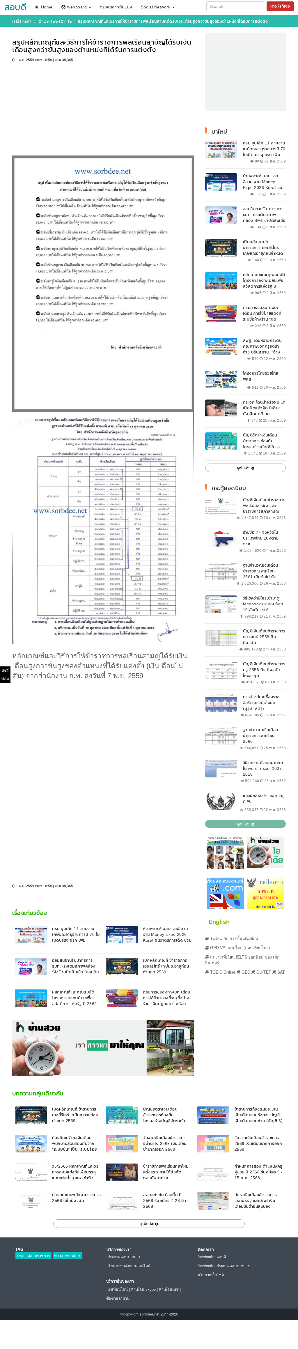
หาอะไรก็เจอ (280, 6)
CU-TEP (263, 972)
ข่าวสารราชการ (55, 21)
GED (245, 972)
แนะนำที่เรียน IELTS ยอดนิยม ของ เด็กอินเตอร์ (242, 960)
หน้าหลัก (21, 21)
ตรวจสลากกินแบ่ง (116, 7)
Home (46, 7)
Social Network (156, 7)
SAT (280, 972)
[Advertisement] (103, 106)
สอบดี (15, 7)
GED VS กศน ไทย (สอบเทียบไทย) (239, 947)
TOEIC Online (222, 972)
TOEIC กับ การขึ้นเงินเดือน (233, 938)
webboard (77, 7)
